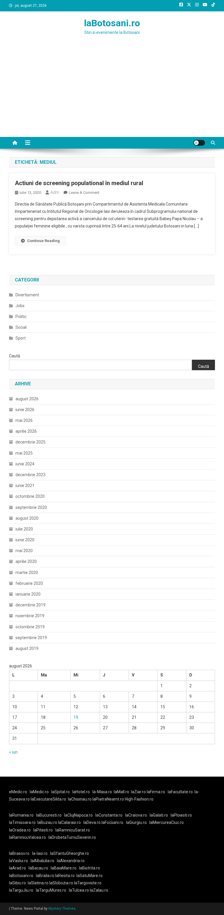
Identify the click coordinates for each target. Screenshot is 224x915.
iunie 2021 (24, 485)
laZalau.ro (99, 890)
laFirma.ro (156, 791)
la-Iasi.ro (40, 853)
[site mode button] (199, 143)
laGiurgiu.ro (137, 822)
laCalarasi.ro (69, 822)
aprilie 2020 (26, 561)
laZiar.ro (139, 791)
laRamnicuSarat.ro (72, 830)
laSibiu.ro (17, 883)
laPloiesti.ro (181, 815)
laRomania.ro (21, 815)
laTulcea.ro (79, 890)
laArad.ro (17, 868)
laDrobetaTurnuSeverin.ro (72, 837)
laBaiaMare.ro (63, 868)
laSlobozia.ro (61, 883)
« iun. (13, 752)
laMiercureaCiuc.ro (166, 822)
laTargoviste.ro (88, 883)
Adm (54, 192)
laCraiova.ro (136, 815)
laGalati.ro (159, 815)
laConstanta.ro (109, 815)
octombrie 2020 (30, 496)
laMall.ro (121, 791)
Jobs (19, 305)
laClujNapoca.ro (78, 815)
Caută (14, 356)
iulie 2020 (24, 529)
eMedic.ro (18, 791)
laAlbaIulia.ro (42, 860)
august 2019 (26, 648)
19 (76, 717)
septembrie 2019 (31, 637)
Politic (21, 316)
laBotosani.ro (112, 23)
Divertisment (27, 295)
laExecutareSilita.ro (48, 799)
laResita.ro (65, 875)
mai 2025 (24, 453)
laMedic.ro (40, 791)
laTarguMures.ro (51, 890)
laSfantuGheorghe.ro (69, 853)
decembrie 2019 (30, 605)
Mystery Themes (62, 909)
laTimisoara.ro (22, 822)
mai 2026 (24, 420)
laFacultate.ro (180, 791)
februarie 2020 (29, 583)
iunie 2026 (24, 409)
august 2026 (26, 398)
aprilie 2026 (26, 431)
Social (21, 327)
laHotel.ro (81, 791)
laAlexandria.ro (71, 860)
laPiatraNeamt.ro (108, 799)
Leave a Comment (84, 192)
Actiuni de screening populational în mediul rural (79, 183)
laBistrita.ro (89, 868)
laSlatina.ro (38, 883)
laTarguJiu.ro (22, 890)
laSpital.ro (60, 791)
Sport (20, 338)
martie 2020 (26, 572)
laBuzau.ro (47, 822)
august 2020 (26, 518)
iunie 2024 (24, 464)
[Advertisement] (112, 93)
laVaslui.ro (20, 860)
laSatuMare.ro (89, 875)
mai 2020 (24, 550)
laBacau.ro (38, 868)
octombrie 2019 (30, 627)
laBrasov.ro (19, 853)
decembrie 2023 (30, 474)
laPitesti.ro (43, 830)
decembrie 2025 (30, 442)
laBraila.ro (45, 875)
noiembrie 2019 (29, 615)
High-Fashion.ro (139, 799)
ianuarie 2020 (28, 594)
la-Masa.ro (102, 791)
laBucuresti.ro (49, 815)
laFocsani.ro (112, 822)
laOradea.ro (20, 830)
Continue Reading (43, 241)
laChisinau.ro (80, 799)
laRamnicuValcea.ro (27, 837)
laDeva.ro (92, 822)
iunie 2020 (24, 539)
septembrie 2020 (31, 507)
